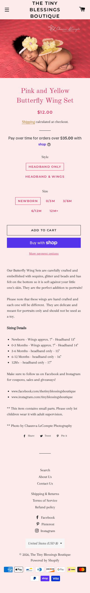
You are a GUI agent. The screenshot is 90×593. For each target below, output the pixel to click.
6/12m (36, 211)
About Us (45, 477)
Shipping (28, 122)
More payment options (44, 253)
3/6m (67, 201)
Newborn (28, 201)
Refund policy (45, 507)
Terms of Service (45, 500)
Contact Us (45, 483)
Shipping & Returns (45, 494)
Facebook (47, 517)
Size (45, 191)
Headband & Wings (44, 176)
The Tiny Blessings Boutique (45, 9)
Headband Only (45, 166)
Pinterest (47, 524)
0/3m (50, 201)
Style (45, 157)
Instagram (47, 531)
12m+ (54, 211)
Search (45, 470)
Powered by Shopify (45, 560)
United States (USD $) (43, 543)
